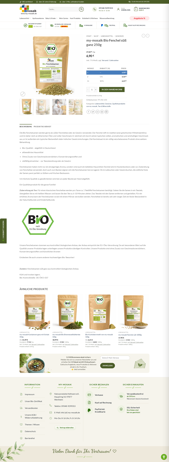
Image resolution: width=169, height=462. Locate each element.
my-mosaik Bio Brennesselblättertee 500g (66, 335)
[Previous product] (147, 35)
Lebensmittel (24, 18)
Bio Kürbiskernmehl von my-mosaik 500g (99, 335)
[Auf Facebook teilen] (89, 112)
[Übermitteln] (81, 9)
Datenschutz (30, 431)
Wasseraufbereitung (107, 18)
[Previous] (24, 65)
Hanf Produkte (75, 18)
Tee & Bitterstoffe (104, 106)
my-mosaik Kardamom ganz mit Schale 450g (34, 335)
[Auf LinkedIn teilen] (106, 112)
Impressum (29, 394)
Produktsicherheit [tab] (42, 127)
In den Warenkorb (112, 89)
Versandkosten (31, 408)
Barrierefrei (30, 438)
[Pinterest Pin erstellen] (102, 112)
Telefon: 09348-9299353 (64, 406)
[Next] (78, 65)
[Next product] (143, 35)
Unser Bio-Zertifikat (33, 401)
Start (88, 36)
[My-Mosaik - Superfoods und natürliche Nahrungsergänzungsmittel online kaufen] (32, 9)
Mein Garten (63, 18)
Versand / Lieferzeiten (110, 60)
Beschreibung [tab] (26, 127)
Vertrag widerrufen (66, 428)
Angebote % (139, 18)
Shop (96, 36)
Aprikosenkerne (38, 18)
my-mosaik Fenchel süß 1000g (130, 335)
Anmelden (108, 366)
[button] (123, 9)
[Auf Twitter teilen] (93, 112)
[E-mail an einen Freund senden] (98, 112)
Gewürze (119, 36)
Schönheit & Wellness (90, 18)
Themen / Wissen (32, 424)
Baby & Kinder (51, 18)
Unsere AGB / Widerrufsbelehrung (33, 416)
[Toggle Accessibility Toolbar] (164, 457)
